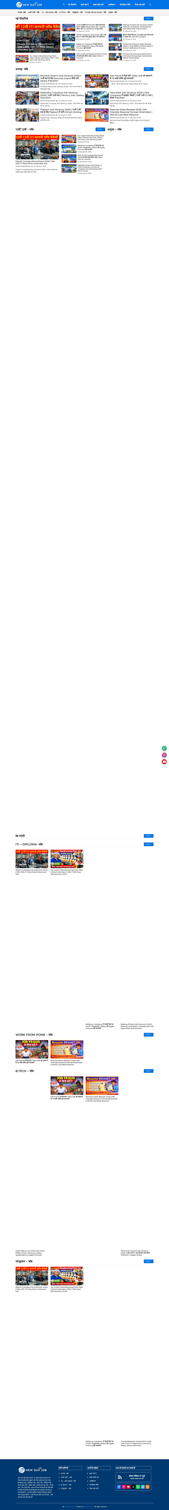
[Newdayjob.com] (29, 4)
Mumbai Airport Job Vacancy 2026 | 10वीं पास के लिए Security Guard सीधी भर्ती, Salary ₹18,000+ (60, 78)
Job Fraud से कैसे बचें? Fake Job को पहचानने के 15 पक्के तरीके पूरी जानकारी (131, 77)
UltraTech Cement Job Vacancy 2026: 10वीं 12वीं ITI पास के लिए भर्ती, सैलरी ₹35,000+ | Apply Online (135, 1253)
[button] (150, 4)
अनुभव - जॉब (113, 12)
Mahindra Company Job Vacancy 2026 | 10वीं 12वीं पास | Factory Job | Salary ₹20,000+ (62, 95)
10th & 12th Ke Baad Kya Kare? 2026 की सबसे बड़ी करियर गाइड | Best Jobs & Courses (91, 56)
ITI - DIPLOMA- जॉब (49, 12)
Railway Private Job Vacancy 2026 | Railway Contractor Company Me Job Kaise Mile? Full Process (138, 27)
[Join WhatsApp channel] (164, 748)
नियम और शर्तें (140, 4)
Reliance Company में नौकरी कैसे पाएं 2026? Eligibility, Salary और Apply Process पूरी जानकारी (89, 46)
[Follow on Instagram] (164, 755)
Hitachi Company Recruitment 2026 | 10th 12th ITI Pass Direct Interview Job (35, 162)
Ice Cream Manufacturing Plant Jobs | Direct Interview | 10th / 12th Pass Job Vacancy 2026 (44, 58)
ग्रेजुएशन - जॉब (77, 12)
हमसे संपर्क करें (98, 4)
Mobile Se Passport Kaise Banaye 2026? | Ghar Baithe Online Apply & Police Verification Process (138, 46)
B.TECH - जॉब (65, 12)
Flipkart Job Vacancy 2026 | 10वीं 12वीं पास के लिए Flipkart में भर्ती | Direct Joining (61, 110)
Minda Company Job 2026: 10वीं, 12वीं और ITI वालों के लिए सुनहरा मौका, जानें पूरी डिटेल (91, 36)
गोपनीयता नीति (125, 4)
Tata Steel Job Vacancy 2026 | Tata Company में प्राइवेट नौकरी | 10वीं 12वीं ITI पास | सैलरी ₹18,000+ (131, 95)
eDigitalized (88, 1507)
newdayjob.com (69, 1507)
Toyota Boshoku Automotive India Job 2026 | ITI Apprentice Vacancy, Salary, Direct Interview (136, 1443)
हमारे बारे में (85, 4)
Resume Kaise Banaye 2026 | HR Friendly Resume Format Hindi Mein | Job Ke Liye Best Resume (131, 112)
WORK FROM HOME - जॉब (95, 12)
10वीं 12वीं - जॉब (33, 12)
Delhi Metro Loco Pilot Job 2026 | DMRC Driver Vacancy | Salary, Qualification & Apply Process (30, 1253)
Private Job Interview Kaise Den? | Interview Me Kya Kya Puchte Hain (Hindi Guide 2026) (137, 56)
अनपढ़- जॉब (22, 12)
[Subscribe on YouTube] (164, 761)
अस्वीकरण (111, 4)
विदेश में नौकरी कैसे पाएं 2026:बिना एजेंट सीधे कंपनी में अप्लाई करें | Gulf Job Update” (138, 36)
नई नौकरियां (72, 4)
